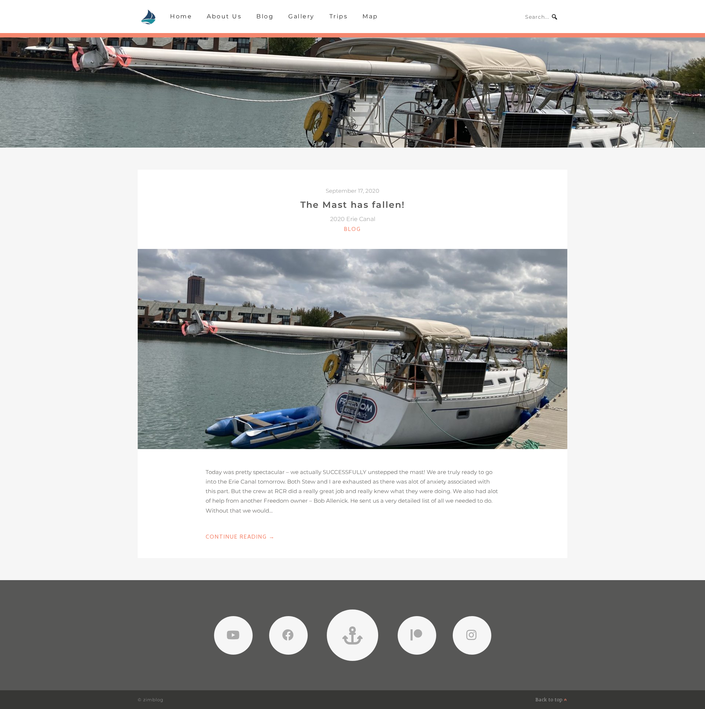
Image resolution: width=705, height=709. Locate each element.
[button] (554, 16)
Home (181, 16)
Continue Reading (240, 537)
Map (370, 16)
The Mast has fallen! (352, 204)
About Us (224, 16)
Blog (265, 16)
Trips (338, 16)
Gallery (301, 16)
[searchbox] (541, 16)
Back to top (549, 699)
